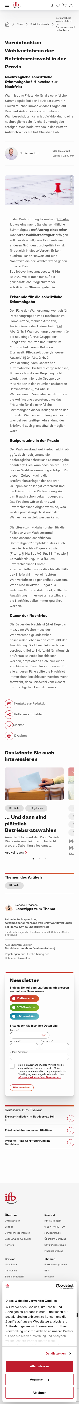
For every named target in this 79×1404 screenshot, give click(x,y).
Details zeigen (56, 1353)
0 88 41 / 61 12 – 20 (54, 1226)
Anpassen (37, 1379)
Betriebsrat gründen (55, 1264)
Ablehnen (39, 1392)
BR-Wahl (14, 808)
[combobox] (29, 1035)
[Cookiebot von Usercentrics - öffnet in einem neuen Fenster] (56, 1286)
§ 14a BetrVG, (32, 554)
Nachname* (47, 1041)
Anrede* (14, 1030)
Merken (19, 725)
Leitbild (9, 1226)
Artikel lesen (14, 853)
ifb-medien (11, 1270)
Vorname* (15, 1041)
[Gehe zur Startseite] (17, 5)
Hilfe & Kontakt (52, 1220)
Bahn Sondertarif (14, 1276)
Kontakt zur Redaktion (30, 703)
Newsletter (11, 1264)
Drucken (20, 736)
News (20, 24)
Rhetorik (49, 1276)
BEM (46, 1270)
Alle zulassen (39, 1366)
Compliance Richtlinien (17, 1232)
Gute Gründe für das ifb (18, 1238)
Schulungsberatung (55, 1244)
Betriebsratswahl (39, 24)
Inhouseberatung (53, 1251)
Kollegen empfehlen (28, 714)
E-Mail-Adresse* (19, 1052)
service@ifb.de (52, 1232)
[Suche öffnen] (51, 5)
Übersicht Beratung (55, 1238)
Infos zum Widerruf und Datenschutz (39, 1077)
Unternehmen (12, 1220)
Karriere (9, 1244)
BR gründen (36, 808)
